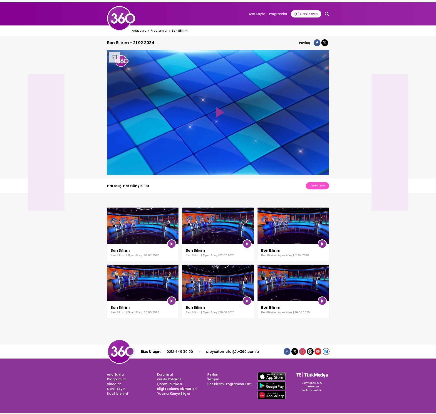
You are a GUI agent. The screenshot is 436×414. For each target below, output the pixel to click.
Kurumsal (165, 374)
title (110, 210)
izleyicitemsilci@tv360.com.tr (232, 351)
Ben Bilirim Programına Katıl (230, 384)
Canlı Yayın (116, 388)
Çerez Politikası (169, 384)
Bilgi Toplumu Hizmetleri (176, 388)
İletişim (213, 379)
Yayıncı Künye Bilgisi (173, 393)
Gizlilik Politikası (169, 379)
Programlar (278, 14)
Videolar (114, 384)
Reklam (213, 374)
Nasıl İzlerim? (118, 393)
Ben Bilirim (180, 30)
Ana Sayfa (257, 14)
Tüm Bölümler (317, 185)
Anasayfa (139, 30)
